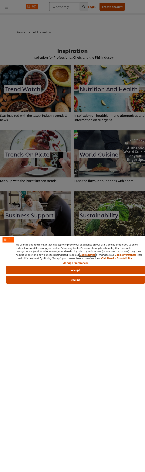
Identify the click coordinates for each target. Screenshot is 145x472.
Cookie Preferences (125, 254)
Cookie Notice (87, 254)
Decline (75, 279)
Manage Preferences (75, 262)
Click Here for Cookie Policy (116, 258)
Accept (75, 270)
